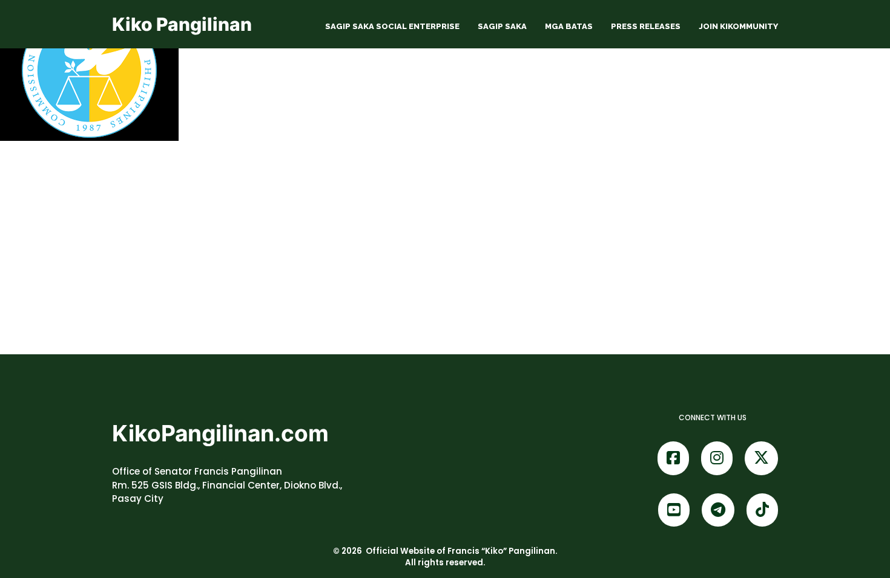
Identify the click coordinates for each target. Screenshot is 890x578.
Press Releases (646, 26)
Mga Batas (569, 26)
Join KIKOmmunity (738, 26)
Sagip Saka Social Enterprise (392, 26)
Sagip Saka (502, 26)
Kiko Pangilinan (182, 24)
